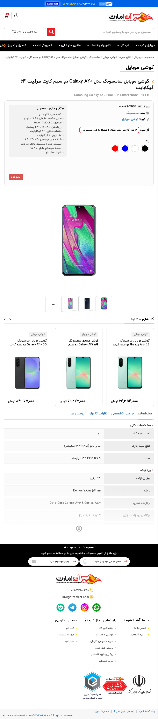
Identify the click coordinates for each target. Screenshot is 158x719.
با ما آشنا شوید (136, 620)
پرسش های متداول (103, 648)
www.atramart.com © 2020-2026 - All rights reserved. (40, 716)
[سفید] (134, 148)
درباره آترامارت (138, 634)
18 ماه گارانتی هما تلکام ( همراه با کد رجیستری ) (109, 130)
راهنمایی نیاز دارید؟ (100, 620)
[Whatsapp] (96, 607)
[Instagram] (84, 607)
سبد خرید (69, 641)
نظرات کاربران (98, 413)
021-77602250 (27, 32)
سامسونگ (94, 57)
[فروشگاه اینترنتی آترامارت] (131, 24)
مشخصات (145, 413)
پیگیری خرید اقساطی (102, 654)
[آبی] (125, 148)
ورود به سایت (66, 634)
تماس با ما (140, 628)
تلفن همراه (125, 57)
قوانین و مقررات (104, 634)
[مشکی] (144, 148)
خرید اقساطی (106, 661)
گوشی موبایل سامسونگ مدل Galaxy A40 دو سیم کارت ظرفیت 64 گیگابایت (45, 57)
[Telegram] (72, 607)
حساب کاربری (66, 620)
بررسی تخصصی (122, 413)
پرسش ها (78, 413)
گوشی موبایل (110, 57)
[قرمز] (115, 148)
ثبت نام (70, 628)
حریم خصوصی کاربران (101, 641)
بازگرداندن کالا (106, 628)
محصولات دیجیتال (144, 57)
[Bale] (60, 607)
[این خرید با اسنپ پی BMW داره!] (79, 3)
